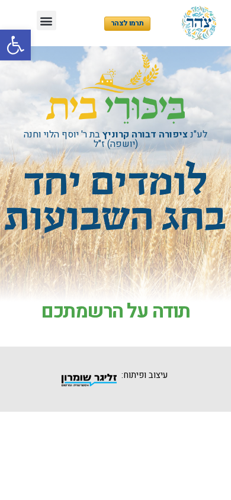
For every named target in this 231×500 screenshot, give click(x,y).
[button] (15, 45)
